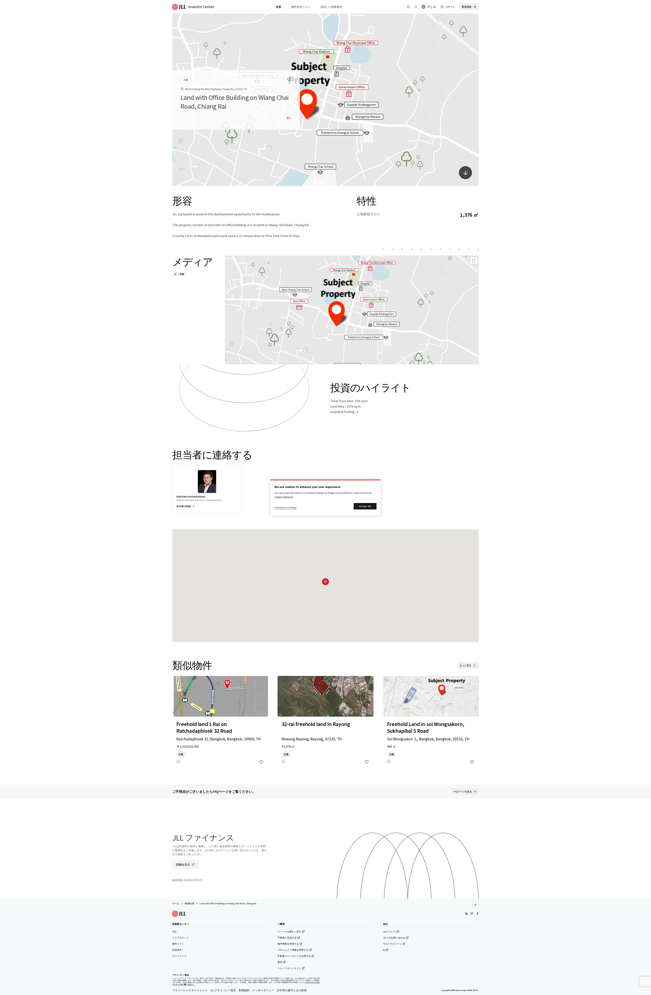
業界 (280, 962)
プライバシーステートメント (190, 990)
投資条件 (177, 949)
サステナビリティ (392, 943)
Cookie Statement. (283, 496)
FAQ (174, 931)
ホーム (175, 903)
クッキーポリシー (263, 990)
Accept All (365, 506)
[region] (325, 498)
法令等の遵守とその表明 (292, 990)
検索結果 (189, 903)
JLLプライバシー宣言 (223, 990)
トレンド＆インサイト (289, 968)
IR (384, 949)
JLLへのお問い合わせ (394, 937)
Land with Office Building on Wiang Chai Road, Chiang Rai (228, 903)
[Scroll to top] (475, 905)
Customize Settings (285, 507)
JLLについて (389, 931)
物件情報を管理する (288, 943)
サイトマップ (179, 956)
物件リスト (178, 943)
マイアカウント (180, 937)
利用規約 (244, 990)
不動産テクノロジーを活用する (294, 956)
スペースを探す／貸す (289, 931)
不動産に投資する (287, 937)
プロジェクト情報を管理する (293, 949)
